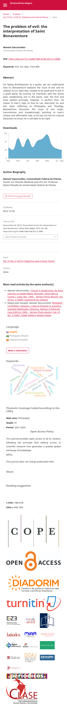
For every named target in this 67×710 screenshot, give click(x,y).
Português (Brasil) (19, 335)
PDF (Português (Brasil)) (19, 196)
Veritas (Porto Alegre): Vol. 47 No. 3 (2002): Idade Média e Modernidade (33, 314)
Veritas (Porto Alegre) (21, 3)
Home (6, 14)
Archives (17, 14)
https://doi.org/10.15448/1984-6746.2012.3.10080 (34, 58)
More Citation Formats (15, 236)
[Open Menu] (5, 5)
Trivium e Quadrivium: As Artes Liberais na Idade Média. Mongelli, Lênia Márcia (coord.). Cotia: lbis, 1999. (35, 293)
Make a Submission (17, 350)
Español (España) (19, 339)
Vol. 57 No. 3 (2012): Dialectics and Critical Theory (25, 17)
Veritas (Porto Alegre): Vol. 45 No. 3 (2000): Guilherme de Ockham (35, 298)
